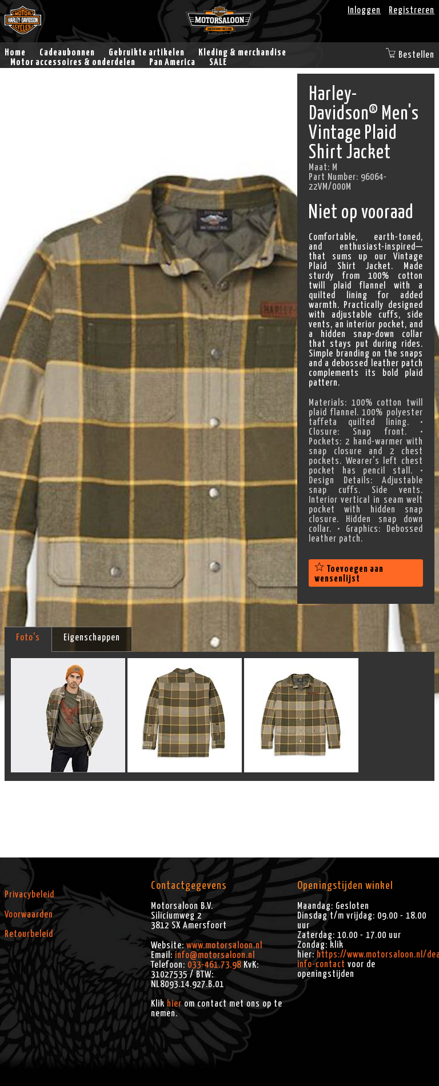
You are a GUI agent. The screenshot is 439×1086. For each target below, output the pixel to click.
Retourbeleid (29, 934)
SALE (218, 62)
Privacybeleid (29, 894)
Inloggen (364, 10)
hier (174, 1003)
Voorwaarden (29, 914)
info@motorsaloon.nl (215, 955)
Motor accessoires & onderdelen (72, 62)
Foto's (28, 637)
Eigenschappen (91, 637)
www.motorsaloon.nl (224, 945)
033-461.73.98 (214, 964)
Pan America (172, 62)
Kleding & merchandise (242, 52)
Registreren (411, 10)
